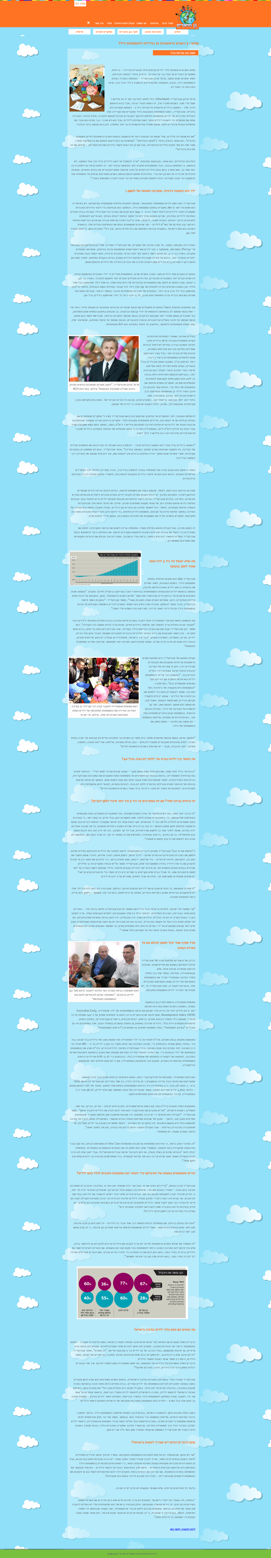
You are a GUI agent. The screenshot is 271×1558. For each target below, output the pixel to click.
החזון (177, 32)
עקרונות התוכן (153, 32)
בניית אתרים (112, 1553)
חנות (109, 23)
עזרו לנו (80, 3)
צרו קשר (99, 23)
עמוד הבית (167, 23)
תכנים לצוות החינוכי (124, 23)
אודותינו (154, 23)
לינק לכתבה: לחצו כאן (182, 1529)
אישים (79, 32)
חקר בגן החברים (128, 32)
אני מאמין (141, 23)
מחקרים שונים (104, 32)
